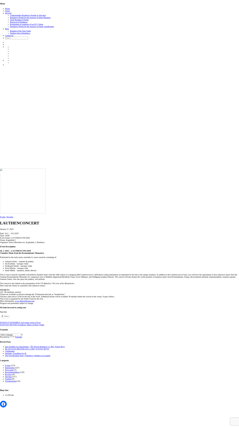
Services (8, 13)
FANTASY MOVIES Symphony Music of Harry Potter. (22, 325)
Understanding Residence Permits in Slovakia (28, 15)
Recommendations (12, 372)
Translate (18, 337)
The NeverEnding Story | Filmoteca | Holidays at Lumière (27, 356)
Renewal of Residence (19, 22)
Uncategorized (10, 381)
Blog (7, 29)
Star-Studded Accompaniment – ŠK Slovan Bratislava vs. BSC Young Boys (35, 347)
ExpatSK (8, 115)
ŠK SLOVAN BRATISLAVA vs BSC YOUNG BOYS (27, 349)
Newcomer (9, 370)
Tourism (8, 379)
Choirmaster (10, 351)
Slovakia (9, 217)
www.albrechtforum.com (24, 301)
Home (7, 9)
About (7, 11)
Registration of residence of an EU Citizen (26, 24)
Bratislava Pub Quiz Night (20, 31)
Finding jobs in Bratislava (20, 33)
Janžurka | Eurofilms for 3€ (15, 353)
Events (2, 217)
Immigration (10, 368)
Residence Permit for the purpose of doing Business (30, 18)
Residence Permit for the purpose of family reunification (32, 26)
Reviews (8, 374)
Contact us (9, 35)
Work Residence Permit (19, 20)
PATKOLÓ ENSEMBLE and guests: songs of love (20, 323)
